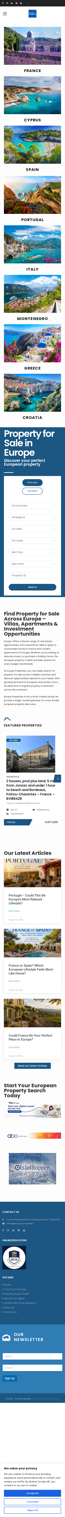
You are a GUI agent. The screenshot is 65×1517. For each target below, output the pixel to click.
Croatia (32, 417)
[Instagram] (7, 3)
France (32, 70)
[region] (32, 1490)
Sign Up (10, 1378)
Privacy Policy (38, 1398)
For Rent (32, 491)
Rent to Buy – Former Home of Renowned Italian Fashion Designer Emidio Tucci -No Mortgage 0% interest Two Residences (31, 790)
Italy (32, 269)
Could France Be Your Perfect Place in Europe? (30, 1037)
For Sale (32, 482)
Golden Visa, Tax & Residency (20, 1303)
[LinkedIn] (12, 3)
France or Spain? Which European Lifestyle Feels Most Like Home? (31, 969)
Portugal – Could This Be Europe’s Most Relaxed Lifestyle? (27, 899)
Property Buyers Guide (16, 1293)
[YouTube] (21, 3)
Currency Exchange (15, 1289)
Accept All (32, 1493)
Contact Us (10, 1312)
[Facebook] (2, 3)
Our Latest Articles (27, 853)
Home (7, 1284)
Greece (32, 368)
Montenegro (32, 318)
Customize (33, 1501)
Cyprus (32, 120)
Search (32, 587)
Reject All (32, 1510)
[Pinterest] (16, 3)
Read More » (15, 911)
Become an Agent (14, 1298)
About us (9, 1307)
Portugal (32, 220)
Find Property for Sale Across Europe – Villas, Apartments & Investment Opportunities (31, 623)
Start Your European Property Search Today (30, 1090)
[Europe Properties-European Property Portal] (32, 13)
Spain (32, 169)
